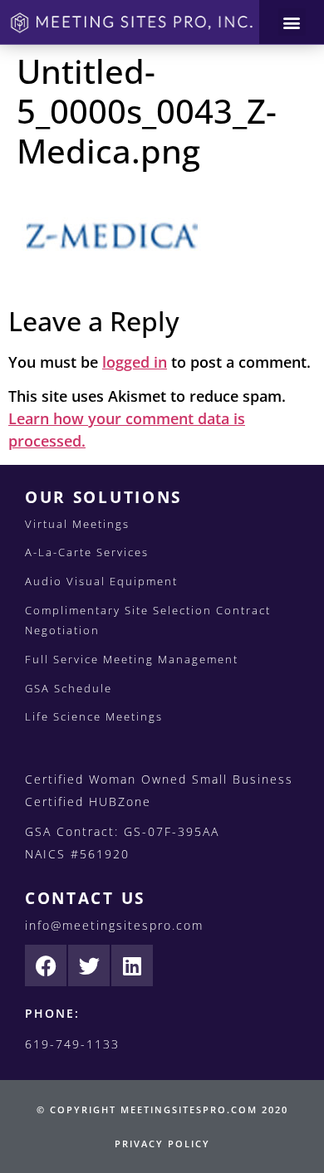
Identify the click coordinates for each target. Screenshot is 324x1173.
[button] (292, 22)
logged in (134, 362)
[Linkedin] (132, 965)
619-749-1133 (72, 1044)
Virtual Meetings (77, 523)
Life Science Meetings (94, 716)
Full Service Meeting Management (131, 659)
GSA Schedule (68, 688)
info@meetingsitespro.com (114, 925)
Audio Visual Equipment (101, 581)
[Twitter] (89, 965)
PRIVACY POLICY (162, 1143)
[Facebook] (45, 965)
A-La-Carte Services (87, 552)
